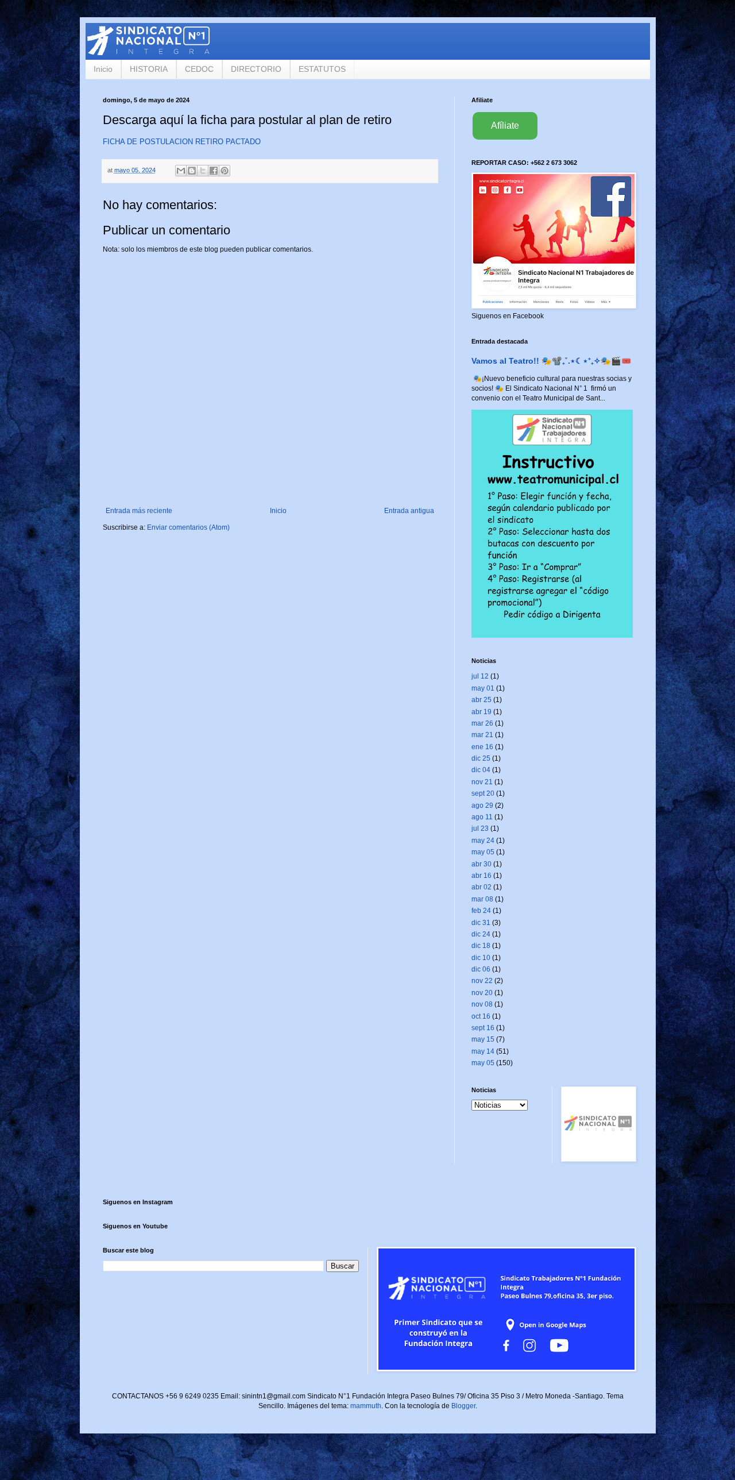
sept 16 (482, 1028)
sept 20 (482, 793)
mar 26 (482, 723)
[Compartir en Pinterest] (224, 170)
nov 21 (482, 782)
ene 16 (482, 747)
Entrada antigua (409, 511)
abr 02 (481, 887)
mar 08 (482, 899)
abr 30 (481, 864)
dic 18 (480, 946)
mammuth (365, 1406)
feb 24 (481, 911)
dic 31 (480, 923)
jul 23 (480, 828)
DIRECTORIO (256, 69)
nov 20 (482, 993)
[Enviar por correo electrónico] (181, 170)
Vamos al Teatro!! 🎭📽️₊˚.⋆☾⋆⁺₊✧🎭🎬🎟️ (551, 360)
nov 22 (482, 981)
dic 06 (480, 969)
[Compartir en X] (202, 170)
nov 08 (482, 1004)
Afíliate (505, 125)
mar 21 (482, 735)
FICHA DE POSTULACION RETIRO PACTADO (182, 141)
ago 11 (482, 817)
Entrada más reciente (139, 511)
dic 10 (480, 958)
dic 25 (480, 758)
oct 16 (480, 1016)
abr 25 (481, 700)
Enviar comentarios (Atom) (188, 527)
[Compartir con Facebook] (213, 170)
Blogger (463, 1406)
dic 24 (480, 934)
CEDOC (199, 69)
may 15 (482, 1039)
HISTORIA (149, 69)
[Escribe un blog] (192, 170)
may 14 (482, 1051)
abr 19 (481, 712)
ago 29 (482, 805)
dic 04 (480, 770)
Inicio (103, 69)
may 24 (482, 841)
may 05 (482, 852)
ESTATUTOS (322, 69)
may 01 (482, 688)
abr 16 (481, 876)
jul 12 (480, 676)
